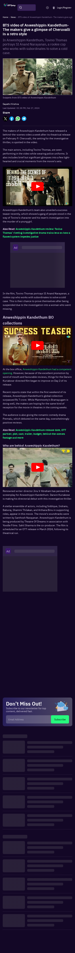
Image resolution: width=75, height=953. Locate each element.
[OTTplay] (10, 7)
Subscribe (60, 719)
